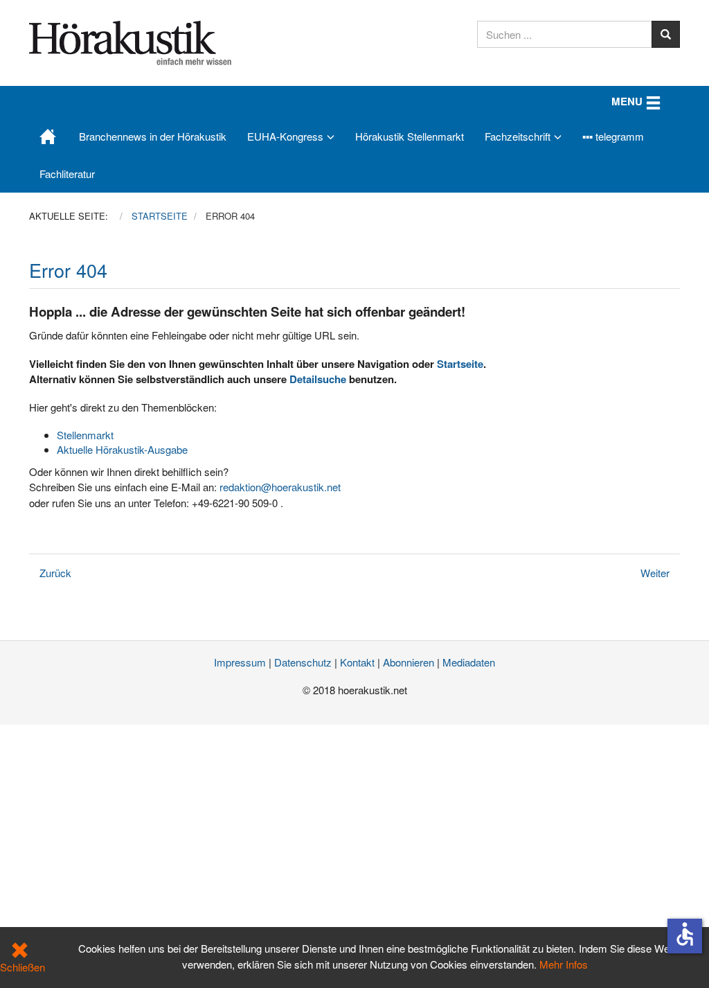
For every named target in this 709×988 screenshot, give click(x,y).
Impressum (240, 662)
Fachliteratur (67, 173)
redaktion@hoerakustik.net (280, 486)
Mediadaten (468, 662)
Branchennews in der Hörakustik (152, 136)
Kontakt (357, 662)
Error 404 (68, 269)
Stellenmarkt (85, 434)
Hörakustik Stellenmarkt (409, 136)
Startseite (460, 363)
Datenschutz (303, 662)
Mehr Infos (563, 964)
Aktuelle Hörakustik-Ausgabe (122, 449)
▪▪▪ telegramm (613, 136)
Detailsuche (317, 379)
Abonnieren (408, 662)
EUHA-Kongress (285, 136)
